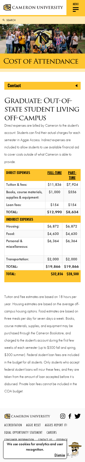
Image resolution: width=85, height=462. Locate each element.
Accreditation (13, 425)
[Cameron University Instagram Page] (62, 416)
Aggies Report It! (56, 425)
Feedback (62, 439)
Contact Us (45, 439)
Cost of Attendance (40, 61)
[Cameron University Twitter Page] (77, 416)
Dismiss (59, 455)
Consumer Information (19, 439)
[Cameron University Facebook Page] (69, 416)
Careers (52, 432)
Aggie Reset (33, 425)
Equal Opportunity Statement (23, 432)
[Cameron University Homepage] (33, 7)
